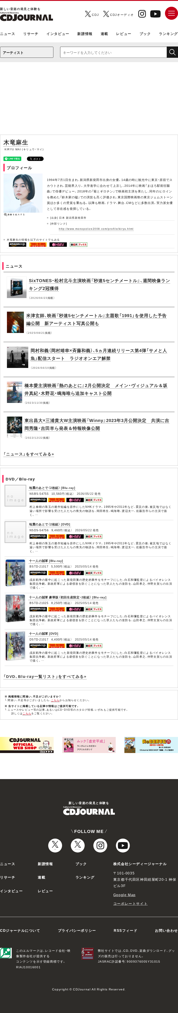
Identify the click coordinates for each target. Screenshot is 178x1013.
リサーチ (30, 33)
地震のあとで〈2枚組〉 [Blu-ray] (52, 487)
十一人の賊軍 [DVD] (43, 633)
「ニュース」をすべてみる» (28, 454)
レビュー (123, 33)
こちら (55, 700)
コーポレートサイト (130, 903)
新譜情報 (84, 33)
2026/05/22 (85, 494)
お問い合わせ (166, 930)
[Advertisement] (89, 100)
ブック (145, 33)
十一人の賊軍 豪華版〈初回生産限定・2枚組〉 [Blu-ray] (67, 597)
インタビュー (57, 33)
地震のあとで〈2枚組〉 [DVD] (49, 524)
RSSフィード (125, 930)
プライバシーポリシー (77, 930)
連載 (104, 33)
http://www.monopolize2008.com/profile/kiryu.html (96, 229)
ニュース (7, 33)
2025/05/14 (83, 566)
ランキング (168, 33)
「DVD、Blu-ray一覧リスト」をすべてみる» (45, 676)
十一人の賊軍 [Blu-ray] (46, 560)
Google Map (124, 894)
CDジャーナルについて (20, 930)
